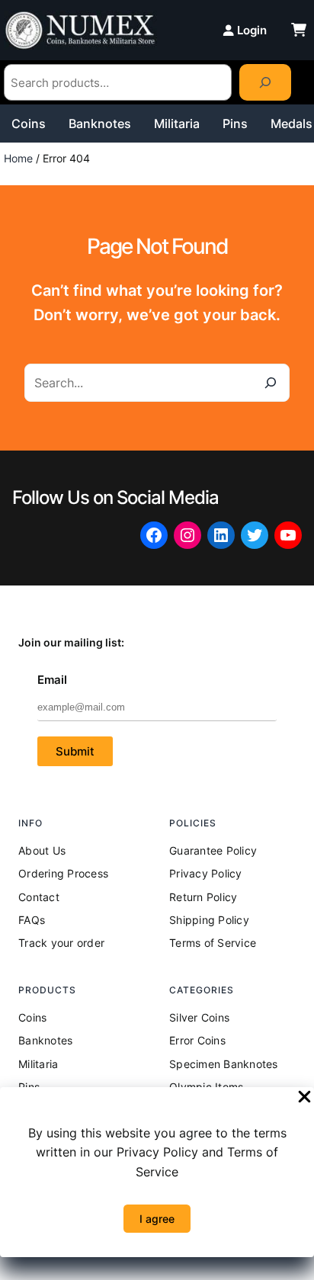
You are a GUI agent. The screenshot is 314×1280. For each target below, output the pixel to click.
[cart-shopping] (298, 29)
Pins (235, 123)
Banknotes (100, 123)
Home (18, 158)
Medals (291, 123)
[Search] (265, 82)
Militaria (177, 123)
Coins (28, 123)
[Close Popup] (304, 1097)
